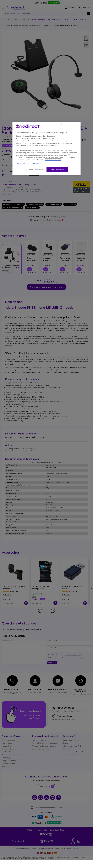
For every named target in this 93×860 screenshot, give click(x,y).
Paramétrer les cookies (34, 169)
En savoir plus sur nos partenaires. (29, 163)
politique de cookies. (53, 160)
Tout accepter (57, 169)
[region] (46, 148)
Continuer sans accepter (70, 125)
